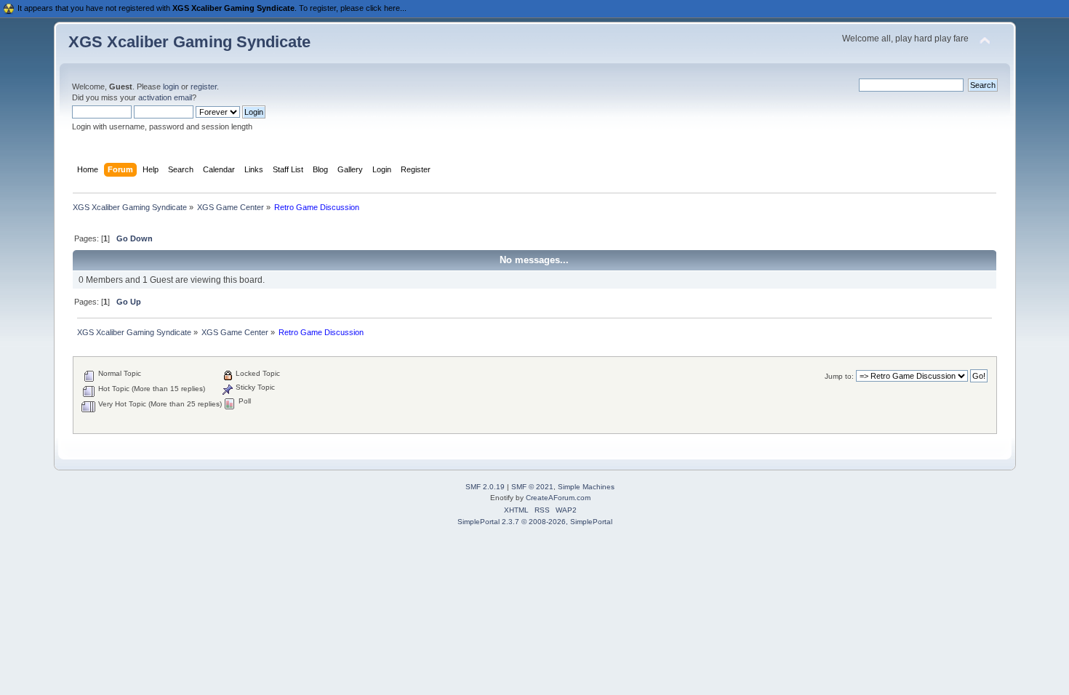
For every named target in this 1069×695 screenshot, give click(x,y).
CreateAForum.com (558, 498)
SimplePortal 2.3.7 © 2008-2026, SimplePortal (534, 522)
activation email (165, 97)
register (204, 86)
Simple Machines (586, 487)
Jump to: (839, 376)
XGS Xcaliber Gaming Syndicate (189, 42)
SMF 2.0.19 (485, 487)
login (171, 86)
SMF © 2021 (532, 487)
